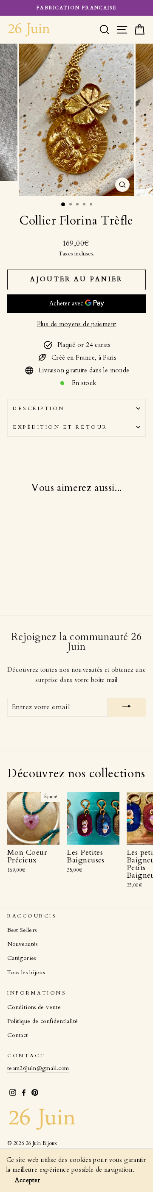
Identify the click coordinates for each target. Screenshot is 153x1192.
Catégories (21, 958)
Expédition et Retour (60, 427)
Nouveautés (22, 944)
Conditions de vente (34, 1007)
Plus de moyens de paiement (76, 324)
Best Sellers (22, 930)
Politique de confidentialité (42, 1021)
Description (39, 408)
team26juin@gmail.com (38, 1068)
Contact (17, 1035)
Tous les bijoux (26, 972)
